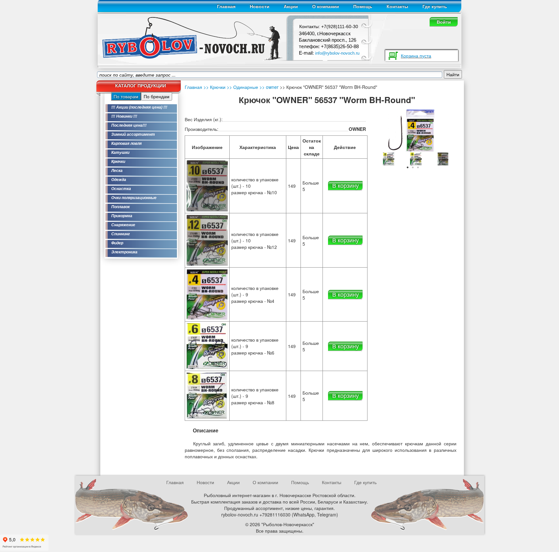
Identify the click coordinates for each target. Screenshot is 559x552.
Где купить (434, 6)
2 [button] (413, 167)
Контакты (397, 6)
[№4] (207, 294)
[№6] (386, 158)
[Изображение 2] (440, 158)
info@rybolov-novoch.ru (337, 53)
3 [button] (418, 167)
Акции (291, 6)
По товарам (126, 96)
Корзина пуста (416, 55)
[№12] (207, 239)
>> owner (268, 87)
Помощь (362, 6)
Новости (259, 6)
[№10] (413, 158)
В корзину (345, 185)
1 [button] (407, 167)
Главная (226, 6)
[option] (386, 159)
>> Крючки (214, 87)
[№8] (207, 395)
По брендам (157, 96)
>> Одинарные (241, 87)
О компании (325, 6)
